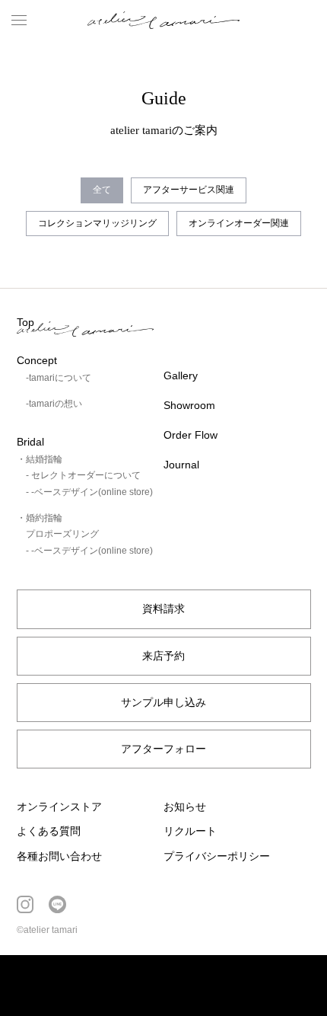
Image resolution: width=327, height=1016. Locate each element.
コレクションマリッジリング (97, 223)
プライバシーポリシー (217, 856)
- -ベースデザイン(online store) (89, 492)
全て (102, 189)
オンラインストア (59, 806)
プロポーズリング (62, 534)
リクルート (190, 831)
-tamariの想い (54, 403)
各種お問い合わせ (59, 856)
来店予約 (163, 656)
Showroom (189, 405)
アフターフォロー (163, 749)
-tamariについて (58, 377)
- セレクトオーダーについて (83, 475)
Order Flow (190, 435)
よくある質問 (49, 831)
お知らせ (185, 806)
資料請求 (163, 608)
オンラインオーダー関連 (239, 223)
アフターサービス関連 (188, 189)
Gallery (181, 375)
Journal (181, 464)
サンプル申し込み (163, 702)
